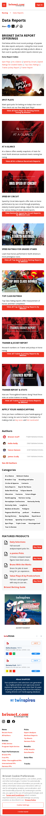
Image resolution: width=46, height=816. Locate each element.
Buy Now (37, 547)
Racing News (24, 516)
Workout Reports (31, 735)
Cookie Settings (23, 805)
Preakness (36, 512)
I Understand (23, 812)
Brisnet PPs (6, 755)
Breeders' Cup (10, 480)
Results (27, 746)
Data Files (28, 757)
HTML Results (29, 749)
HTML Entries (7, 744)
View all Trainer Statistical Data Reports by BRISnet (23, 401)
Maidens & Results (12, 509)
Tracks (27, 763)
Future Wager (30, 494)
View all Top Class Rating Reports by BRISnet (23, 308)
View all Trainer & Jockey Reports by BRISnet (23, 354)
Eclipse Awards (26, 491)
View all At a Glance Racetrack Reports (23, 161)
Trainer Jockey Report (10, 67)
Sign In (40, 5)
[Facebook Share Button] (9, 26)
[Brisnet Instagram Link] (3, 721)
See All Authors (9, 463)
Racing (5, 13)
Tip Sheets (28, 738)
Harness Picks (29, 741)
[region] (23, 792)
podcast (26, 512)
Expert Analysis (30, 733)
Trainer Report (27, 67)
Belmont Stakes (23, 476)
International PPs (9, 763)
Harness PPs (7, 766)
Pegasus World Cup (12, 512)
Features (19, 494)
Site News (9, 520)
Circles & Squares (12, 483)
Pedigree (25, 509)
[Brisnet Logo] (16, 5)
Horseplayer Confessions (15, 501)
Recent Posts (7, 733)
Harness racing (24, 498)
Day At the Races (24, 487)
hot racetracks (32, 420)
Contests (25, 483)
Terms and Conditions (15, 795)
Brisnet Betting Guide (14, 587)
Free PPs (5, 758)
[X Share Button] (13, 26)
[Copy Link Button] (17, 26)
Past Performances (10, 751)
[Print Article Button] (21, 26)
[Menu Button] (4, 5)
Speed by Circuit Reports (25, 520)
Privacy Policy (30, 800)
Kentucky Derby (33, 501)
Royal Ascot (36, 516)
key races (19, 420)
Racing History (10, 516)
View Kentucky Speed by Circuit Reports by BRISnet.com (23, 214)
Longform (23, 505)
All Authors (6, 735)
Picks (26, 729)
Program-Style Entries (10, 747)
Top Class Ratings (32, 64)
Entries (5, 740)
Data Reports (18, 13)
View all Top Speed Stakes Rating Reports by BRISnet (23, 261)
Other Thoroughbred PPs (11, 761)
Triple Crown (21, 523)
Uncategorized (34, 523)
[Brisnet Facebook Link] (13, 721)
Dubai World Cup (11, 491)
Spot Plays (6, 62)
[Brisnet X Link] (8, 721)
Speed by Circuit (29, 62)
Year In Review (10, 527)
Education (9, 494)
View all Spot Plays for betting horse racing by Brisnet (23, 111)
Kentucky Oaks (11, 505)
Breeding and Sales (26, 480)
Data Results (29, 752)
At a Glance (16, 62)
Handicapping (10, 498)
